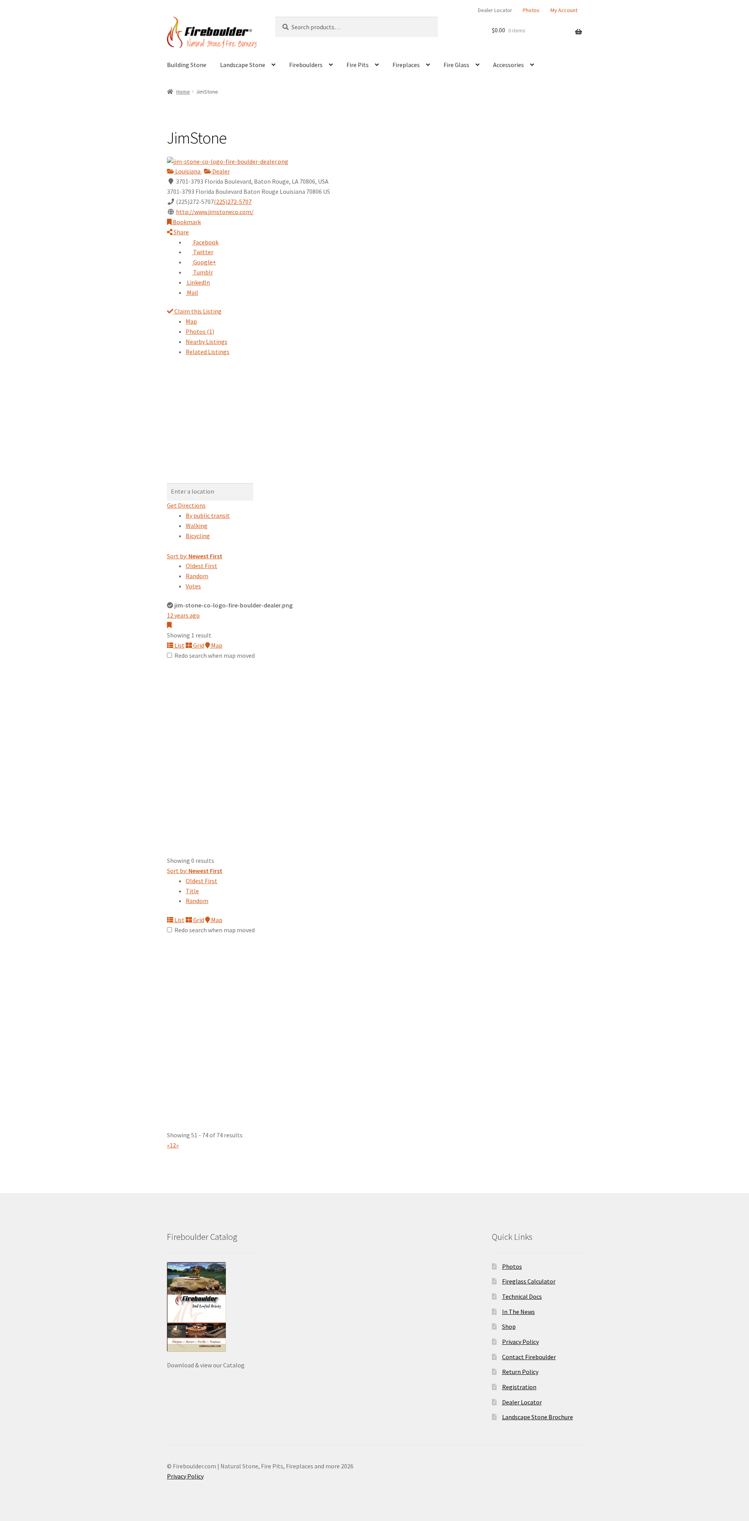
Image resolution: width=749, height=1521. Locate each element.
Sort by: (194, 556)
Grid (198, 645)
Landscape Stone (242, 65)
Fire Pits (357, 65)
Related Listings (207, 352)
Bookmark (186, 222)
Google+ (204, 262)
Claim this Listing (197, 311)
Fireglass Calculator (529, 1281)
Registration (519, 1387)
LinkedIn (198, 282)
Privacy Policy (520, 1342)
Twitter (202, 252)
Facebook (205, 242)
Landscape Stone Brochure (537, 1417)
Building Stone (186, 65)
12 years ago (183, 615)
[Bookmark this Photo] (169, 625)
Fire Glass (456, 65)
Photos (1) (200, 331)
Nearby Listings (206, 341)
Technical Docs (522, 1296)
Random (197, 576)
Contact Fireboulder (529, 1357)
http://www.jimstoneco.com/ (215, 212)
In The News (518, 1312)
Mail (192, 292)
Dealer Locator (495, 10)
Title (192, 891)
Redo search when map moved (214, 655)
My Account (563, 10)
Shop (509, 1326)
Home (183, 91)
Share (180, 232)
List (179, 645)
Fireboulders (306, 65)
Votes (193, 586)
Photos (531, 10)
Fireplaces (406, 65)
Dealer (220, 171)
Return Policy (520, 1372)
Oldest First (201, 566)
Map (191, 321)
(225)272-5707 (233, 201)
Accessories (508, 65)
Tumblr (202, 272)
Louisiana (188, 171)
